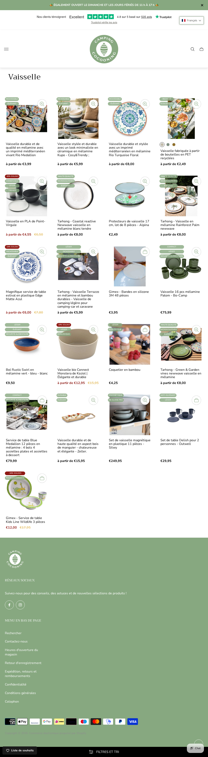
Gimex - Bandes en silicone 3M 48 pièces (129, 293)
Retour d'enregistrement (23, 663)
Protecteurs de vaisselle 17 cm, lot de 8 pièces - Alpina (129, 223)
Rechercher (13, 633)
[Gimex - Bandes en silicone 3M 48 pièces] (130, 266)
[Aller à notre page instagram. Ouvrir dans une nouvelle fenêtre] (20, 604)
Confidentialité (15, 684)
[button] (191, 20)
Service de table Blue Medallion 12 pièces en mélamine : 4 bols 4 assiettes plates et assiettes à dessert (26, 447)
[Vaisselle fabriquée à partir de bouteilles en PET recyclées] (181, 118)
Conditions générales (20, 693)
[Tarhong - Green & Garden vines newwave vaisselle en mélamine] (181, 344)
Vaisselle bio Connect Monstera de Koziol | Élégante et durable (73, 373)
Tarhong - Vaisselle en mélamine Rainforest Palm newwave (179, 225)
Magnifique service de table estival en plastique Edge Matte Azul (26, 295)
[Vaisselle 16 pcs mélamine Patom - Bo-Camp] (181, 266)
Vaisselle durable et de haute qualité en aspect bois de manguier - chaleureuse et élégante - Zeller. (78, 445)
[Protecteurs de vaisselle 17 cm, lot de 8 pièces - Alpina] (130, 196)
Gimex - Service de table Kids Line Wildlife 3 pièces (25, 520)
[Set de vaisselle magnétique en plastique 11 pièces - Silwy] (130, 415)
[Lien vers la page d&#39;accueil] (15, 559)
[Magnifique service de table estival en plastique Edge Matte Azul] (27, 266)
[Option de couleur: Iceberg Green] (168, 144)
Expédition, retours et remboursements (21, 673)
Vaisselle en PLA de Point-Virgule (25, 223)
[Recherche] (192, 49)
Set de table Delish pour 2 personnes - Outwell (179, 442)
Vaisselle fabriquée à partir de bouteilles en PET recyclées (180, 154)
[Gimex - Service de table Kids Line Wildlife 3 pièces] (27, 493)
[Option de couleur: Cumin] (173, 144)
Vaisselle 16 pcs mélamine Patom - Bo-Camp (180, 293)
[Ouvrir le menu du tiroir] (6, 49)
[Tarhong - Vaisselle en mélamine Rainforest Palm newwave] (181, 196)
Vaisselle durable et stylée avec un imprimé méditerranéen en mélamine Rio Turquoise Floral (130, 149)
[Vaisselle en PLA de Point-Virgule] (27, 196)
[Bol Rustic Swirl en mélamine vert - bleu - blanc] (27, 344)
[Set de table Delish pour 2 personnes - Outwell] (181, 415)
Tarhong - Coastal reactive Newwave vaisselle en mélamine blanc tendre (76, 225)
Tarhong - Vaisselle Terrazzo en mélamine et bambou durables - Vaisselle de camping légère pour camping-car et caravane (78, 299)
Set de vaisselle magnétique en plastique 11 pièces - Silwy (130, 444)
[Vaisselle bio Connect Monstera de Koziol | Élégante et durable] (78, 344)
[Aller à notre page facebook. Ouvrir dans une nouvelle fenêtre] (9, 604)
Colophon (12, 701)
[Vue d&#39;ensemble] (42, 103)
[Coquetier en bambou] (130, 344)
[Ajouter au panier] (145, 251)
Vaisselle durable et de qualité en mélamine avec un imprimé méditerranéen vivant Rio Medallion (25, 149)
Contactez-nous (16, 641)
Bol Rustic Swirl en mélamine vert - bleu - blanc (27, 371)
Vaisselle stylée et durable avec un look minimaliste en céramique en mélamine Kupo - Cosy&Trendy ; (77, 149)
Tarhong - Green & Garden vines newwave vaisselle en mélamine (180, 373)
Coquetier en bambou (124, 370)
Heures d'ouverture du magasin (21, 652)
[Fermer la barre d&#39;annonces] (201, 5)
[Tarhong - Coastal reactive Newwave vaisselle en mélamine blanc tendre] (78, 196)
